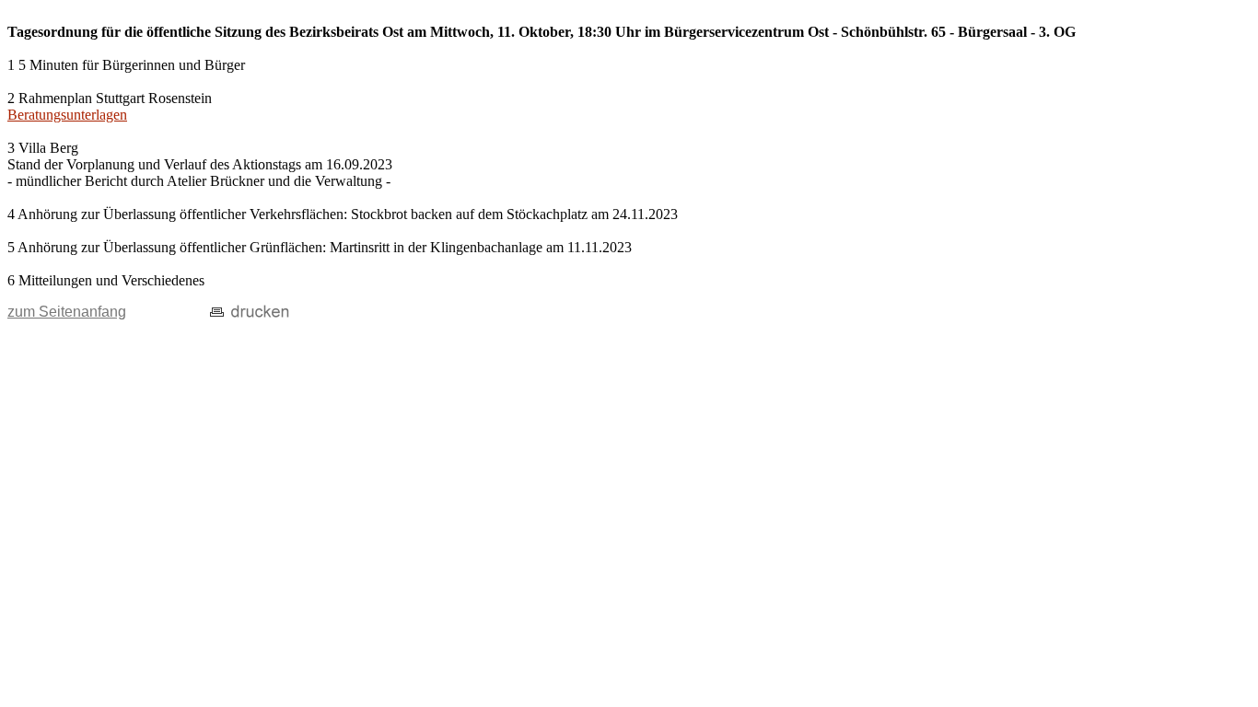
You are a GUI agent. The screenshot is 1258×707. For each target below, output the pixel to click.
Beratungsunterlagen (67, 114)
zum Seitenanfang (66, 311)
